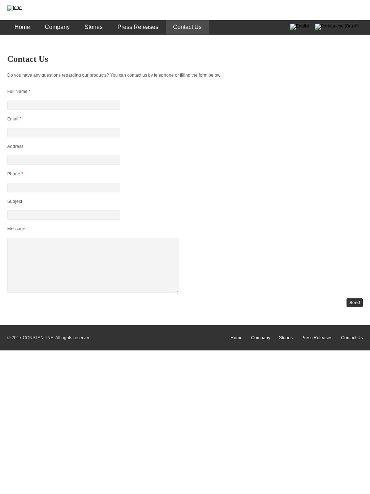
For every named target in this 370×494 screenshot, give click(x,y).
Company (57, 27)
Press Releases (137, 27)
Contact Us (187, 27)
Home (22, 27)
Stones (94, 27)
